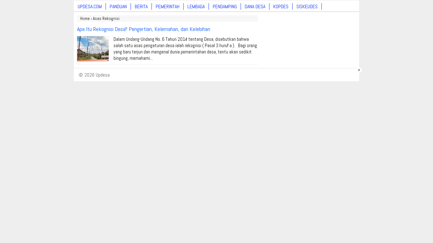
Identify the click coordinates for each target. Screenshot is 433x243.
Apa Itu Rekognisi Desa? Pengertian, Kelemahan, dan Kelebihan (143, 29)
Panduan (118, 6)
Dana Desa (255, 6)
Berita (141, 6)
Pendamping (225, 6)
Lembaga (196, 6)
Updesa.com (90, 6)
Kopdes (280, 6)
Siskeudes (307, 6)
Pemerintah (167, 6)
